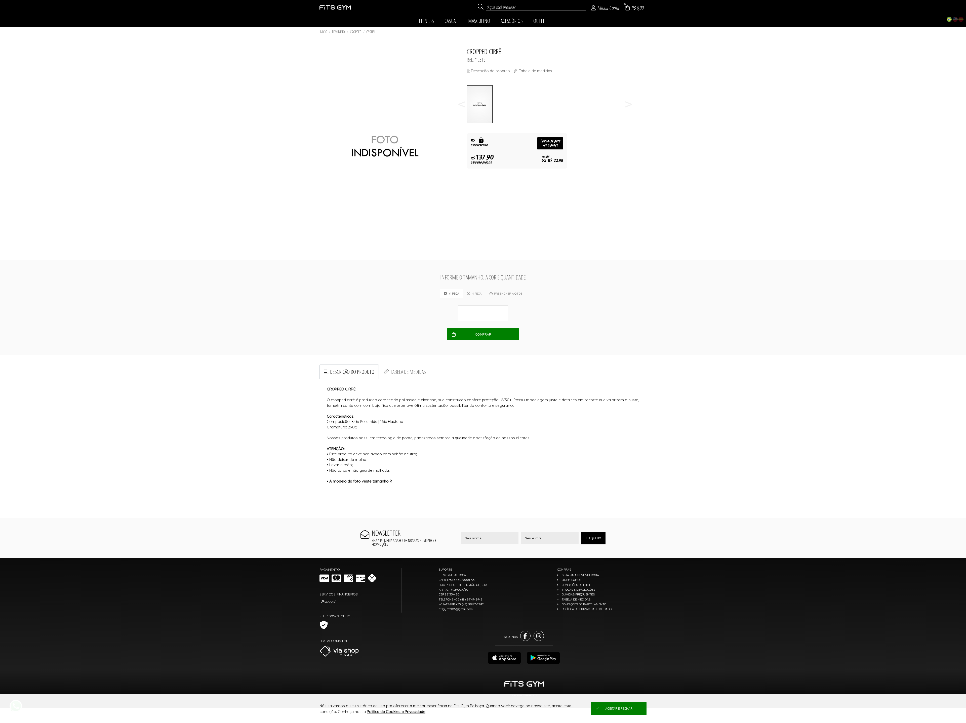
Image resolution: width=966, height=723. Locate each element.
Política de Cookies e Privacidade (396, 711)
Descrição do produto (352, 371)
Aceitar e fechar (618, 708)
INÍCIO (323, 31)
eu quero (593, 538)
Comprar (483, 334)
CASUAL (371, 31)
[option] (480, 104)
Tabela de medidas (408, 371)
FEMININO (338, 31)
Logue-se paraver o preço (550, 143)
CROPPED (355, 31)
